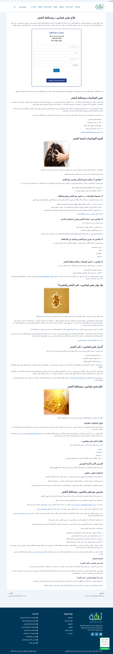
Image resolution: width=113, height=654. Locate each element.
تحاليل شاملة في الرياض (43, 509)
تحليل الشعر (69, 329)
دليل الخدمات (69, 7)
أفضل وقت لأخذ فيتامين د (76, 378)
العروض (61, 7)
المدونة (40, 7)
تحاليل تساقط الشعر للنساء (45, 276)
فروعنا (55, 7)
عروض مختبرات (23, 513)
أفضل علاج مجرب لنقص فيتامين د (86, 340)
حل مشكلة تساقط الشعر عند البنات (84, 504)
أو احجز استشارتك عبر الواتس (56, 80)
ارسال (56, 70)
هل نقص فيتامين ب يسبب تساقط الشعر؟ (88, 214)
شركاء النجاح (48, 7)
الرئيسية (77, 7)
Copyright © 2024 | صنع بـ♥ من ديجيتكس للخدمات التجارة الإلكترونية (83, 651)
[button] (14, 7)
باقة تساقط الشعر (32, 433)
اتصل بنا (33, 7)
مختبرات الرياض (38, 552)
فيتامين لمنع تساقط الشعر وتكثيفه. (90, 132)
